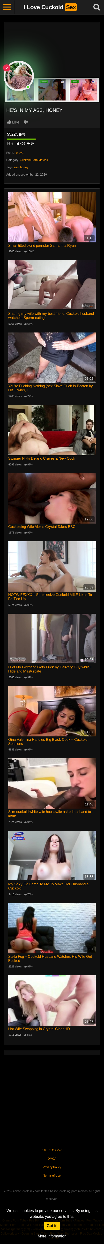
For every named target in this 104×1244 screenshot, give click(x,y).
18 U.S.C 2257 (52, 1150)
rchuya (19, 153)
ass (16, 167)
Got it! (52, 1226)
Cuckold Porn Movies (34, 160)
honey (24, 167)
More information (52, 1236)
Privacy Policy (52, 1167)
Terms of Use (52, 1175)
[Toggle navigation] (7, 7)
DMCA (52, 1158)
